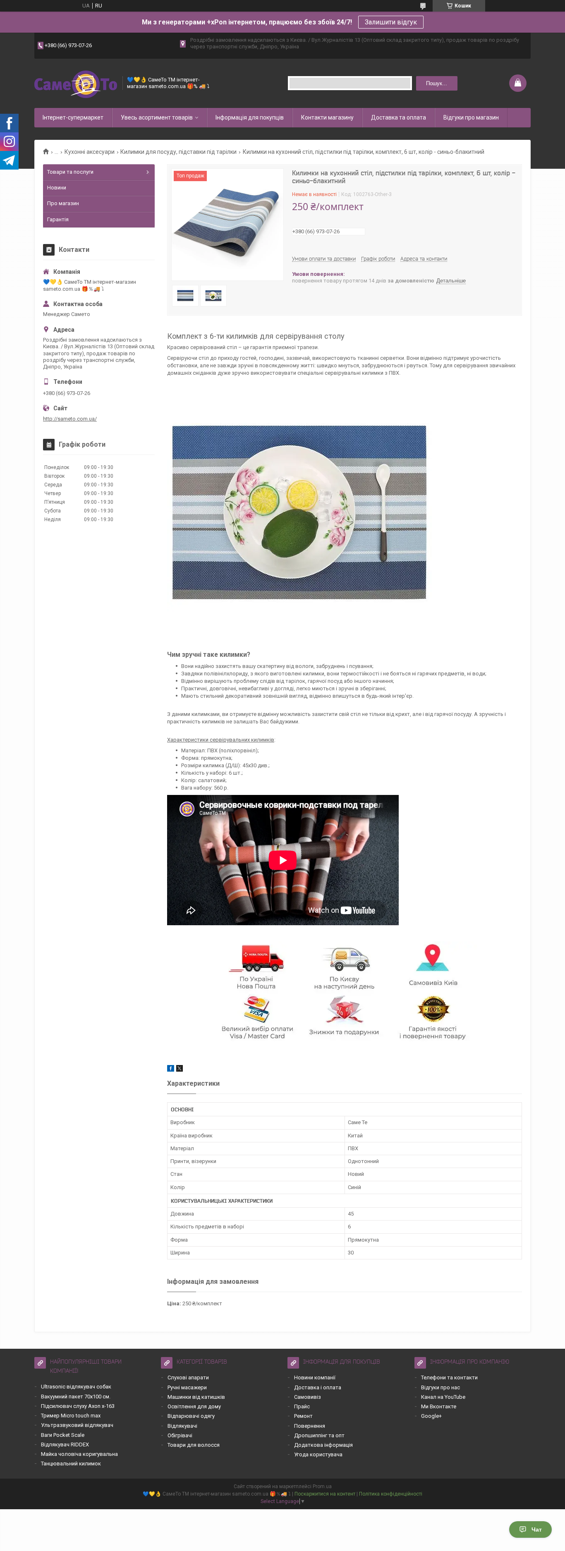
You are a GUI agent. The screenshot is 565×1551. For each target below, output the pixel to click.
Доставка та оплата (398, 117)
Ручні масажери (187, 1387)
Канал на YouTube (443, 1397)
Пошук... (436, 83)
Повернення (309, 1426)
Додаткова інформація (323, 1445)
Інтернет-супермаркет (73, 117)
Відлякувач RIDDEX (65, 1444)
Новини (56, 187)
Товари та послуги (70, 172)
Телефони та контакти (449, 1377)
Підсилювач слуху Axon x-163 (78, 1406)
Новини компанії (314, 1377)
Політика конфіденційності (390, 1494)
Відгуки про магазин (471, 117)
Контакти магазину (327, 117)
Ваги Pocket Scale (62, 1435)
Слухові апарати (188, 1377)
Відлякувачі (182, 1426)
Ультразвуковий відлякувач (77, 1425)
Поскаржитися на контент (324, 1494)
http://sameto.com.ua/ (70, 419)
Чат (536, 1529)
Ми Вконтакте (438, 1406)
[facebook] (170, 1070)
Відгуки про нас (440, 1387)
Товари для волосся (194, 1445)
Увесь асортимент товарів (157, 117)
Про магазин (63, 203)
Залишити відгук (391, 22)
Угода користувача (318, 1454)
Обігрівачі (180, 1435)
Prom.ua (322, 1486)
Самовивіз (307, 1397)
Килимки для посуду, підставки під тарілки (178, 151)
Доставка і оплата (317, 1387)
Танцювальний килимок (71, 1463)
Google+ (431, 1416)
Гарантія (58, 219)
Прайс (302, 1406)
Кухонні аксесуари (90, 151)
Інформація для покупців (249, 117)
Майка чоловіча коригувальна (79, 1454)
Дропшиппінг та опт (319, 1435)
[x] (179, 1070)
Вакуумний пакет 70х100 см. (75, 1396)
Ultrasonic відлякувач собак (76, 1386)
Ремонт (303, 1416)
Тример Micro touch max (71, 1415)
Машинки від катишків (196, 1397)
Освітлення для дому (194, 1406)
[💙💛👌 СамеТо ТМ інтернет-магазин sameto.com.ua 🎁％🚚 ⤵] (75, 83)
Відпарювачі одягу (191, 1416)
